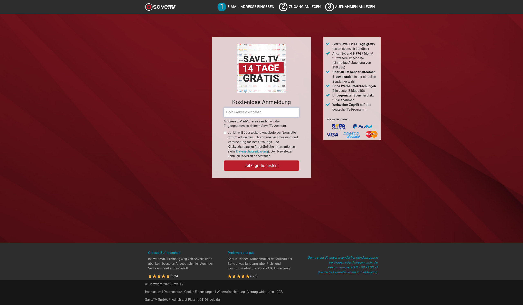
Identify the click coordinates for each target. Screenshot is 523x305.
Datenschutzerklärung (252, 151)
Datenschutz (173, 292)
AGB (279, 292)
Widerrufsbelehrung (231, 292)
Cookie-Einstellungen (199, 292)
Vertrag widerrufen (260, 292)
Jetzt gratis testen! (261, 165)
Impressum (153, 292)
